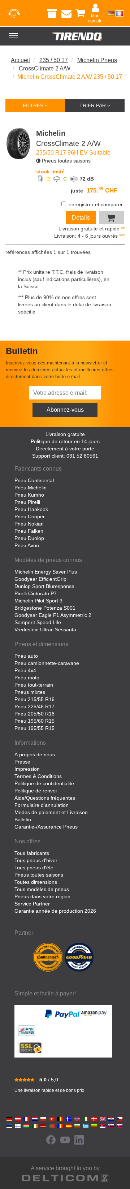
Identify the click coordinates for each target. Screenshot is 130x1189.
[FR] (119, 13)
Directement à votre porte (65, 448)
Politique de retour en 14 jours (65, 441)
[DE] (111, 13)
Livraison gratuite (65, 434)
